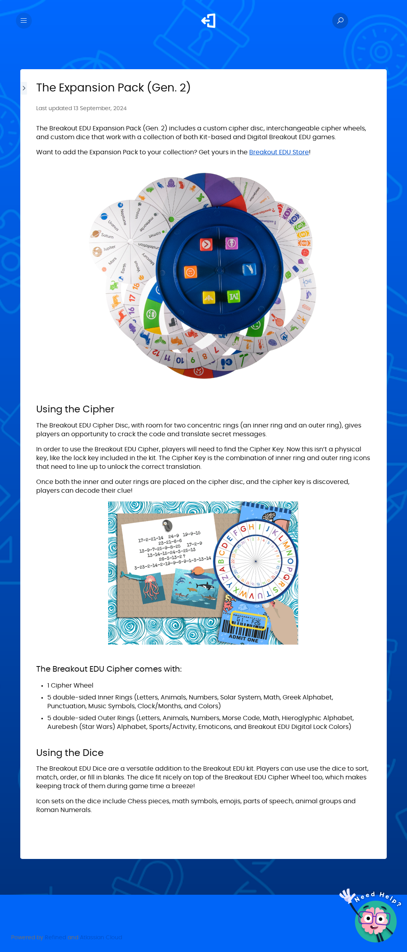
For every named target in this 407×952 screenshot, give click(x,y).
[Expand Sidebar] (24, 464)
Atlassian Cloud (101, 937)
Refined (55, 937)
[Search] (340, 21)
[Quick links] (208, 21)
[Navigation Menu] (24, 21)
